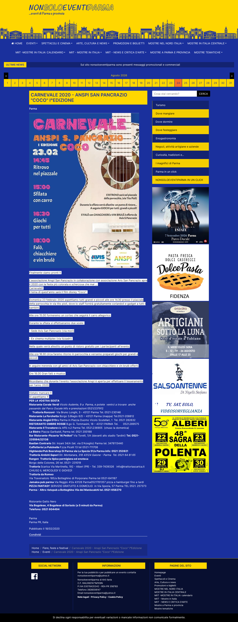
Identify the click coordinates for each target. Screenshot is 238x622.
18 (133, 83)
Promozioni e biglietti (128, 43)
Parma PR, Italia (38, 522)
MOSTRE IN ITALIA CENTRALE (170, 592)
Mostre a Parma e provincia (170, 52)
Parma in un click (166, 171)
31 (230, 83)
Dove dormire (164, 121)
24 (178, 83)
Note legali (83, 597)
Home (18, 43)
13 (96, 83)
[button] (32, 43)
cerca (203, 93)
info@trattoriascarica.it (130, 466)
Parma (33, 108)
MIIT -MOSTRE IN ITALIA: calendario (173, 595)
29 (215, 83)
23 (170, 83)
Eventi (157, 575)
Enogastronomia (166, 138)
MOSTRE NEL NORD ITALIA (168, 589)
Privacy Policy (98, 597)
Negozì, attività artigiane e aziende (177, 146)
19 (141, 83)
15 (111, 83)
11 (82, 83)
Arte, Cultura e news (165, 582)
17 (126, 83)
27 (200, 83)
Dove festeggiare (166, 130)
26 (193, 83)
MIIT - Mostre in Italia (165, 598)
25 (185, 83)
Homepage (160, 572)
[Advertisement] (165, 13)
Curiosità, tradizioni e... (170, 154)
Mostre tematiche (163, 608)
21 (156, 83)
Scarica (46, 466)
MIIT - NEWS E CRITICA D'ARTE (171, 602)
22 (163, 83)
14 (104, 83)
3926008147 (94, 589)
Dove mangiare (165, 113)
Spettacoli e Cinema (165, 579)
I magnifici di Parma (168, 163)
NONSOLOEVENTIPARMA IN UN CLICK (179, 179)
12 (89, 83)
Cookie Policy (115, 597)
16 (118, 83)
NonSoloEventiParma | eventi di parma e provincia (73, 9)
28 (208, 83)
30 (222, 83)
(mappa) (108, 416)
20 (148, 83)
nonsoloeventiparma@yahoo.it (93, 575)
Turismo (160, 105)
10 (74, 83)
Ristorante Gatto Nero (42, 501)
